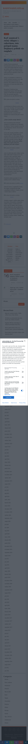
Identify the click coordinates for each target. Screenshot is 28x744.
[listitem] (14, 368)
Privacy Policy (22, 402)
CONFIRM (8, 397)
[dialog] (14, 372)
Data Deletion (5, 402)
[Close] (25, 341)
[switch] (22, 372)
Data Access (14, 402)
